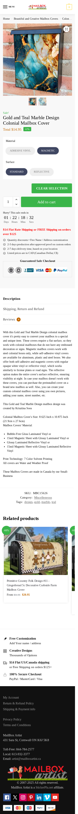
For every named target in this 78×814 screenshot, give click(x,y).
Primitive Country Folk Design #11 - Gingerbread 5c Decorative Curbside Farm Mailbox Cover (32, 585)
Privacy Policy (12, 719)
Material (10, 140)
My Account (11, 697)
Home (6, 18)
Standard (16, 171)
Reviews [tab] (11, 319)
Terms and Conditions (17, 725)
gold (37, 502)
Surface (10, 162)
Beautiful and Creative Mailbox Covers (36, 18)
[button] (68, 7)
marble (45, 502)
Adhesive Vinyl (20, 150)
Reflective (41, 171)
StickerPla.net (44, 787)
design (28, 502)
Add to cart (46, 202)
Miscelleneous (43, 497)
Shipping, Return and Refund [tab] (23, 309)
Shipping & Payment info (19, 709)
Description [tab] (11, 299)
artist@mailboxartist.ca (26, 758)
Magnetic (48, 150)
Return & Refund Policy (18, 703)
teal (54, 502)
